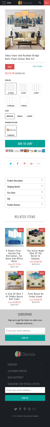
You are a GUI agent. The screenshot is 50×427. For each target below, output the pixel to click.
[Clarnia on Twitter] (16, 409)
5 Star (11, 93)
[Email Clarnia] (34, 409)
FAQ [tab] (8, 198)
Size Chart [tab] (11, 192)
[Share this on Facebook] (18, 164)
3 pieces (10, 106)
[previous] (7, 29)
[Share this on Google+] (31, 164)
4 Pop (36, 93)
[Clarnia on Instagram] (29, 409)
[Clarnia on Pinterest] (25, 409)
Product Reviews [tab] (13, 204)
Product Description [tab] (15, 180)
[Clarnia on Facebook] (20, 409)
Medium (10, 116)
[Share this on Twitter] (11, 164)
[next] (42, 29)
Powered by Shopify (30, 416)
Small (20, 116)
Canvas (10, 135)
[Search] (40, 2)
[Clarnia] (25, 2)
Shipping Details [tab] (13, 186)
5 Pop (23, 93)
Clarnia (20, 416)
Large (29, 116)
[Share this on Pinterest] (24, 164)
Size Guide (38, 66)
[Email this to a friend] (38, 164)
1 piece (24, 106)
